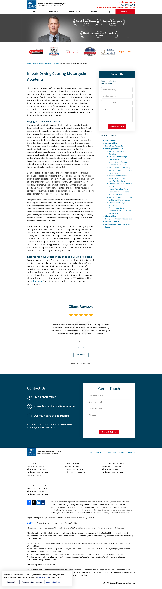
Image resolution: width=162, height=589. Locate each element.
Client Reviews (81, 306)
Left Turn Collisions (117, 181)
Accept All (11, 582)
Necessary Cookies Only (32, 582)
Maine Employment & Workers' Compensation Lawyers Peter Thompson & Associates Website (65, 549)
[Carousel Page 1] (74, 347)
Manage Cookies (71, 523)
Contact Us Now (117, 126)
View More (81, 355)
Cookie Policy (56, 523)
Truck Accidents (111, 143)
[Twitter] (34, 502)
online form (36, 281)
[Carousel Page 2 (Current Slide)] (78, 347)
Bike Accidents (111, 216)
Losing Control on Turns (119, 189)
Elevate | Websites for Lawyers (119, 583)
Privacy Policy (111, 452)
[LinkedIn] (38, 502)
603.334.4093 (114, 469)
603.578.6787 (77, 469)
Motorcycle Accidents (52, 63)
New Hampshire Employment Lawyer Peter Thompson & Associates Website (58, 557)
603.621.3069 (39, 491)
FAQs (109, 12)
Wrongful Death (112, 221)
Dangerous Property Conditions (118, 219)
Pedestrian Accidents (114, 146)
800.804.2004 (127, 4)
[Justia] (43, 502)
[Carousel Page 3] (83, 347)
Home (34, 12)
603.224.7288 (39, 469)
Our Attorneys (52, 12)
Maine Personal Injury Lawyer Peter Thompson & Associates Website (55, 543)
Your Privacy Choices (41, 523)
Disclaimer (100, 452)
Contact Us (125, 12)
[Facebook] (29, 502)
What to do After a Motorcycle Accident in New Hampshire (120, 210)
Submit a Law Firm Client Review (81, 363)
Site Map (121, 452)
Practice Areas (74, 12)
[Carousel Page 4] (88, 347)
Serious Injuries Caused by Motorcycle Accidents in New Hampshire (120, 170)
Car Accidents (111, 140)
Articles (94, 12)
